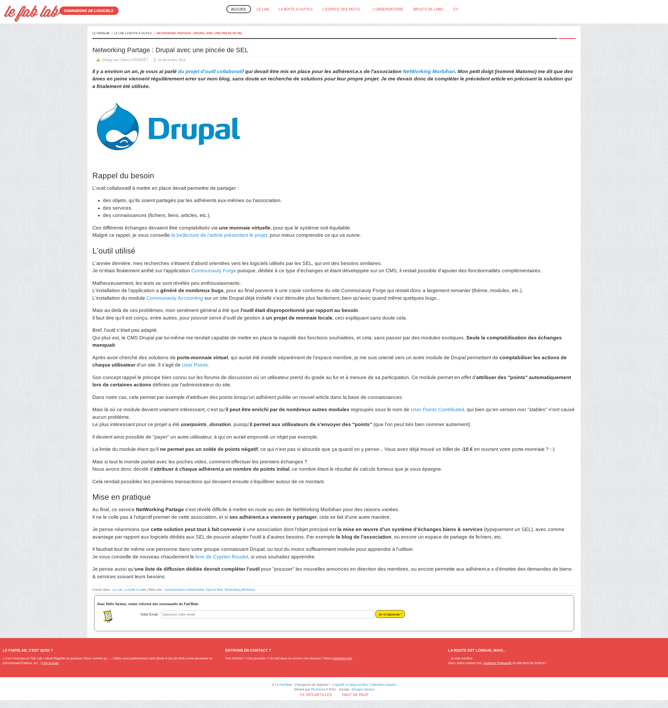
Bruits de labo (428, 9)
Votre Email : (150, 614)
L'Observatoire (388, 9)
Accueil (239, 9)
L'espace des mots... (343, 9)
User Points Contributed (437, 409)
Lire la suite (50, 663)
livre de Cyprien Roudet (221, 556)
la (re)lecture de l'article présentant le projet (219, 235)
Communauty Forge (213, 270)
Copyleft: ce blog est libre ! (351, 685)
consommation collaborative (184, 589)
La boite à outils (296, 9)
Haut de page (355, 695)
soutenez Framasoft (497, 663)
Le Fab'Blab (100, 33)
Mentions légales (384, 685)
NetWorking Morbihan (429, 71)
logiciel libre (214, 589)
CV (455, 9)
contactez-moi (342, 658)
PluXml (316, 689)
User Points (195, 365)
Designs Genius (363, 689)
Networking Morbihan (240, 589)
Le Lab (263, 9)
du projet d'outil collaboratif (211, 71)
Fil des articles (316, 695)
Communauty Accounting (174, 298)
